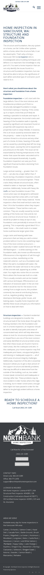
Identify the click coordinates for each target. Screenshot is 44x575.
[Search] (33, 7)
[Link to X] (39, 572)
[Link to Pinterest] (35, 572)
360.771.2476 (14, 479)
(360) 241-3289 (22, 454)
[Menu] (38, 7)
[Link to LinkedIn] (32, 572)
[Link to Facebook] (29, 572)
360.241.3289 (18, 476)
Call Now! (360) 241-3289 (22, 408)
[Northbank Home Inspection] (18, 7)
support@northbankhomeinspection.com (20, 481)
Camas (6, 529)
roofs (5, 191)
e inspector (23, 57)
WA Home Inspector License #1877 (17, 490)
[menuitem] (33, 7)
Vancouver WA (12, 525)
